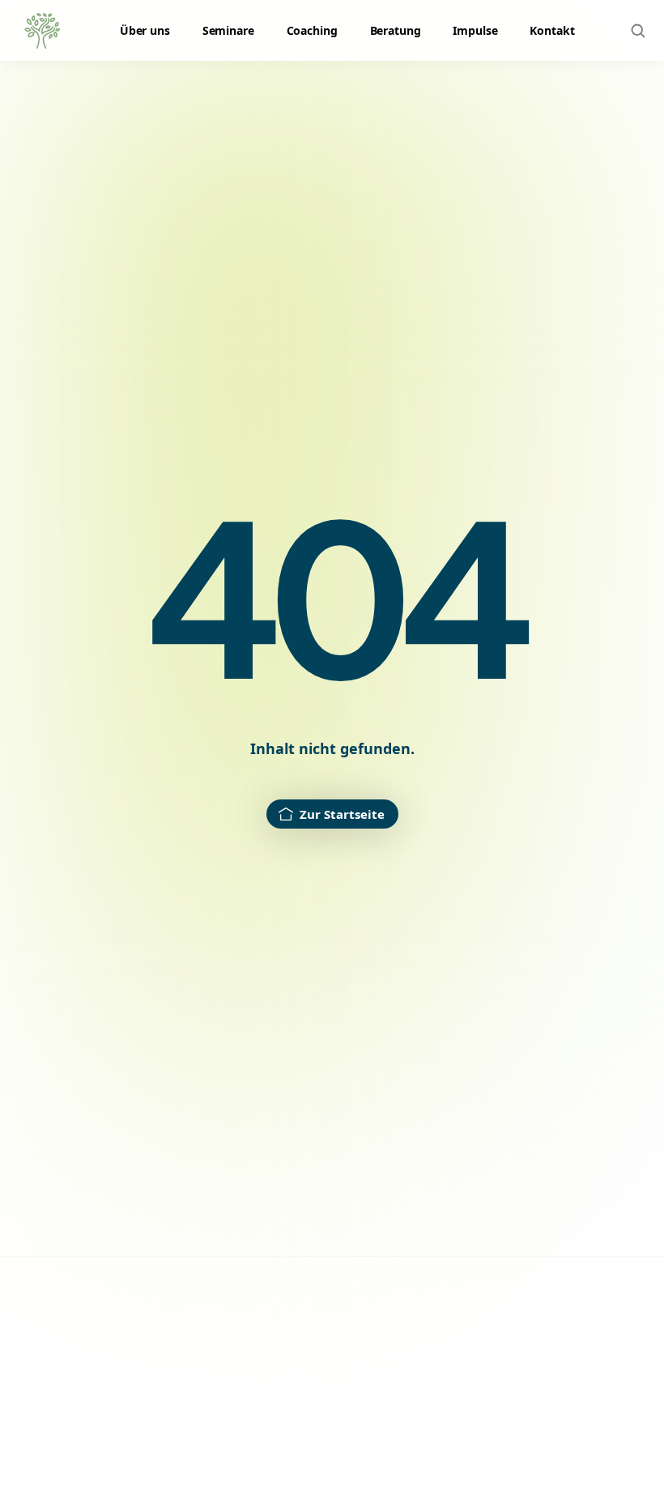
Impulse (475, 30)
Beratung (395, 30)
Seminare (228, 30)
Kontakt (552, 30)
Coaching (312, 30)
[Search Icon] (638, 31)
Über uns (145, 30)
